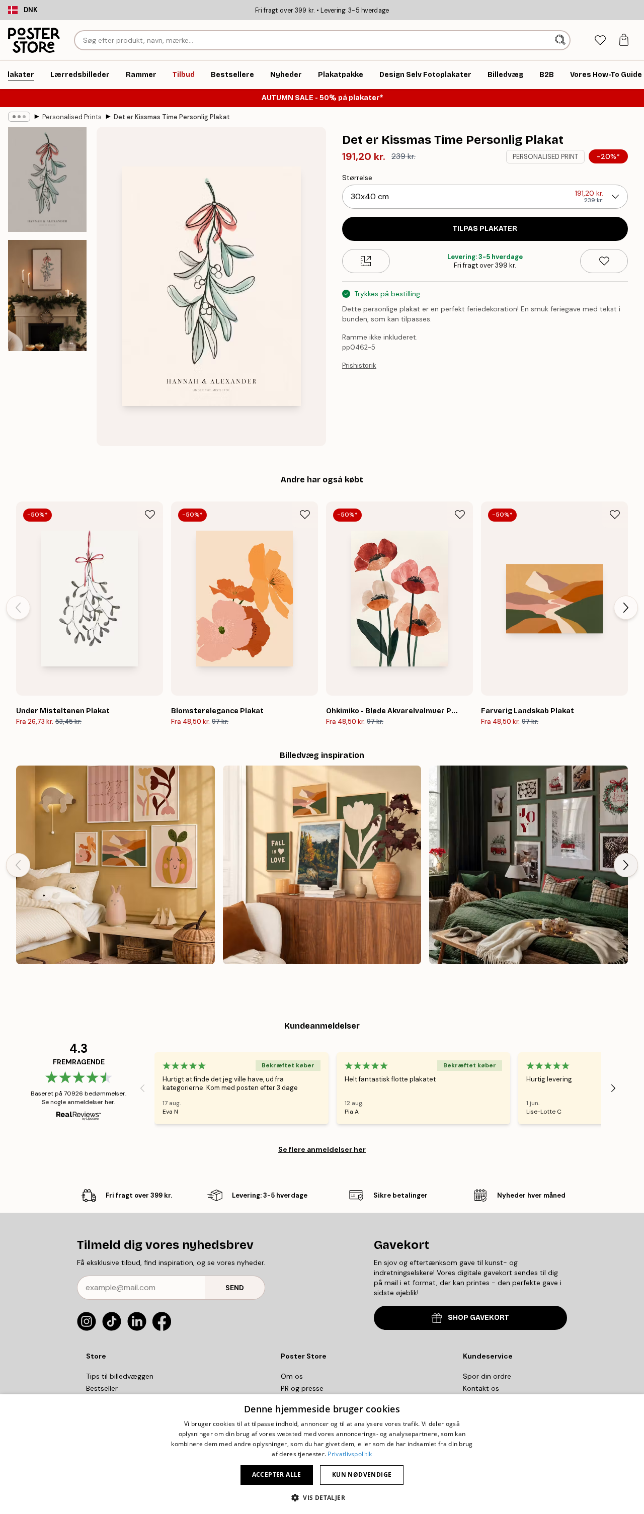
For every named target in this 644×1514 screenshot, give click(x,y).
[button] (322, 1497)
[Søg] (561, 40)
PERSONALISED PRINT (545, 156)
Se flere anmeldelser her (322, 1149)
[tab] (600, 40)
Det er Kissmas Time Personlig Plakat (172, 117)
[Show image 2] (47, 295)
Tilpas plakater (485, 228)
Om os (292, 1376)
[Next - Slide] (626, 608)
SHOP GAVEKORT (478, 1317)
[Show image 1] (47, 179)
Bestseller (102, 1388)
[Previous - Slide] (18, 608)
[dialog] (322, 1454)
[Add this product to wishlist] (604, 261)
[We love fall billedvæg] (322, 865)
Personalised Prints (72, 117)
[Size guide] (366, 261)
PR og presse (302, 1388)
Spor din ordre (487, 1376)
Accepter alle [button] (276, 1474)
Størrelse (357, 177)
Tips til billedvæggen (119, 1376)
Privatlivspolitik (350, 1454)
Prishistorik (359, 365)
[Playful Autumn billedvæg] (115, 865)
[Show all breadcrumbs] (19, 117)
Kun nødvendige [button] (362, 1474)
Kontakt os (481, 1388)
